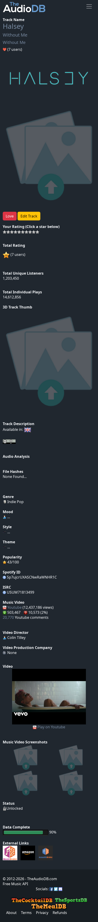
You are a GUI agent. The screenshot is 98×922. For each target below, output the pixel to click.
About (11, 912)
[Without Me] (49, 696)
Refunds (60, 912)
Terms (26, 912)
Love (10, 216)
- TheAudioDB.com (40, 878)
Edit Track (29, 216)
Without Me (15, 35)
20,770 (8, 617)
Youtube (14, 607)
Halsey (13, 26)
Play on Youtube (51, 726)
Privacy (42, 912)
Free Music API (15, 883)
